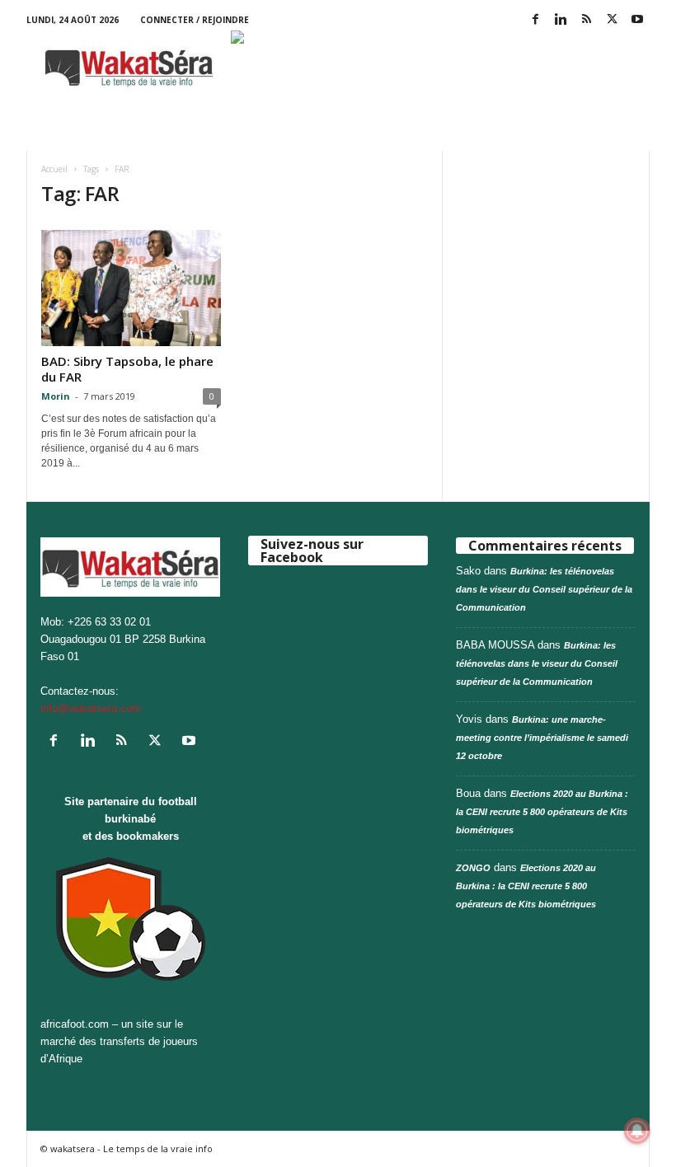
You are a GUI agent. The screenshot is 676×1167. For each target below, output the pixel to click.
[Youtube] (637, 20)
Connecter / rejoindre (194, 20)
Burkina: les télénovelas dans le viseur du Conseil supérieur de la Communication (544, 589)
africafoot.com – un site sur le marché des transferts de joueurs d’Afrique (119, 1041)
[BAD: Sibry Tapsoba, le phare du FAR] (131, 288)
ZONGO (473, 868)
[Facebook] (535, 20)
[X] (612, 20)
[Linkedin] (560, 20)
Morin (55, 396)
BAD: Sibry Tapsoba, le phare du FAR (127, 369)
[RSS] (586, 20)
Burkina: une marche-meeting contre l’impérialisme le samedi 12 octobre (542, 738)
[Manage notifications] (637, 1131)
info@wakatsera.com (90, 708)
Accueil (54, 169)
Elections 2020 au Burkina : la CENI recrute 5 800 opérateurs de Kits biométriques (542, 812)
